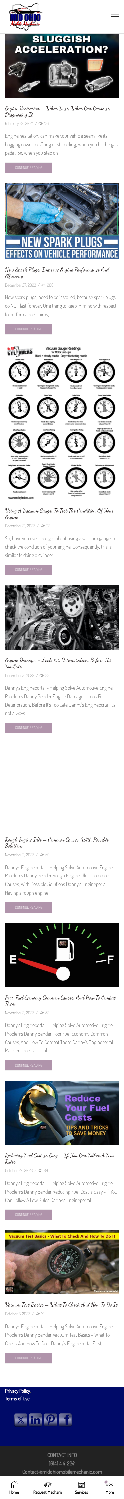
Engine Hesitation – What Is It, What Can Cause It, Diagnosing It (58, 111)
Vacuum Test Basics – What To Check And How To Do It (61, 1304)
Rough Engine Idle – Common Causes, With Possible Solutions (57, 842)
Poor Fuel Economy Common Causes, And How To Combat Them (60, 1000)
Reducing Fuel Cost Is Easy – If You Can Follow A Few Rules (59, 1158)
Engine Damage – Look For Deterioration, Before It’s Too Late (58, 663)
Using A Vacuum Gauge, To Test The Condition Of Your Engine (59, 513)
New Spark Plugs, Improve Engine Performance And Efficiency (57, 272)
